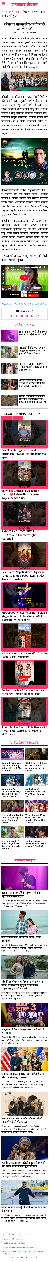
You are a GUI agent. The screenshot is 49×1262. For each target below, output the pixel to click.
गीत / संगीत (13, 12)
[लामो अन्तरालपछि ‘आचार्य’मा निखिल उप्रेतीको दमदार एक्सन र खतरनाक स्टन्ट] (9, 368)
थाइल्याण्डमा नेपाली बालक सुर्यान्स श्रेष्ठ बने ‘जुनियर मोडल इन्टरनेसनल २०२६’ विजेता (32, 383)
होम (3, 12)
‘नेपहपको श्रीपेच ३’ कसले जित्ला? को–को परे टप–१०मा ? (22, 1031)
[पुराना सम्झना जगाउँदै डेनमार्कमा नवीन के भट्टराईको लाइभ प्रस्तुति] (9, 336)
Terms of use (7, 1251)
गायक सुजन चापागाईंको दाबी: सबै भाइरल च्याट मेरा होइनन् (24, 1209)
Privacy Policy (17, 1251)
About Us (6, 1253)
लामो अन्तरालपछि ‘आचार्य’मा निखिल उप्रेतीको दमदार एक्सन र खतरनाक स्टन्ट (33, 367)
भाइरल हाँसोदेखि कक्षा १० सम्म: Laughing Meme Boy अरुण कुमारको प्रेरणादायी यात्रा (32, 350)
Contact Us (39, 1251)
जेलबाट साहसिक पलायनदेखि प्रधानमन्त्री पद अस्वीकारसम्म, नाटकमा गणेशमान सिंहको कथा (33, 399)
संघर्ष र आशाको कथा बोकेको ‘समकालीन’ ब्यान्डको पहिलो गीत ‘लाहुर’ (21, 1120)
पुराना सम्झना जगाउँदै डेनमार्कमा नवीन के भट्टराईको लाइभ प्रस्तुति (33, 333)
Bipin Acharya (8, 304)
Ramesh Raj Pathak (39, 304)
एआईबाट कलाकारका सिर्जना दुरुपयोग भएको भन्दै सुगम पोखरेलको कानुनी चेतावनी (23, 1165)
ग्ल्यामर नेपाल (32, 33)
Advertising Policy (29, 1251)
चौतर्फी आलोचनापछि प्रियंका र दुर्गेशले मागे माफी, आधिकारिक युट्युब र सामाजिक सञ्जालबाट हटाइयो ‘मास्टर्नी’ (22, 985)
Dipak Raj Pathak (22, 304)
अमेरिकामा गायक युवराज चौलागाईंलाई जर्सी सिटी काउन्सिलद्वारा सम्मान (22, 1076)
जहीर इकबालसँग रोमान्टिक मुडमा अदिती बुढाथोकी (21, 939)
